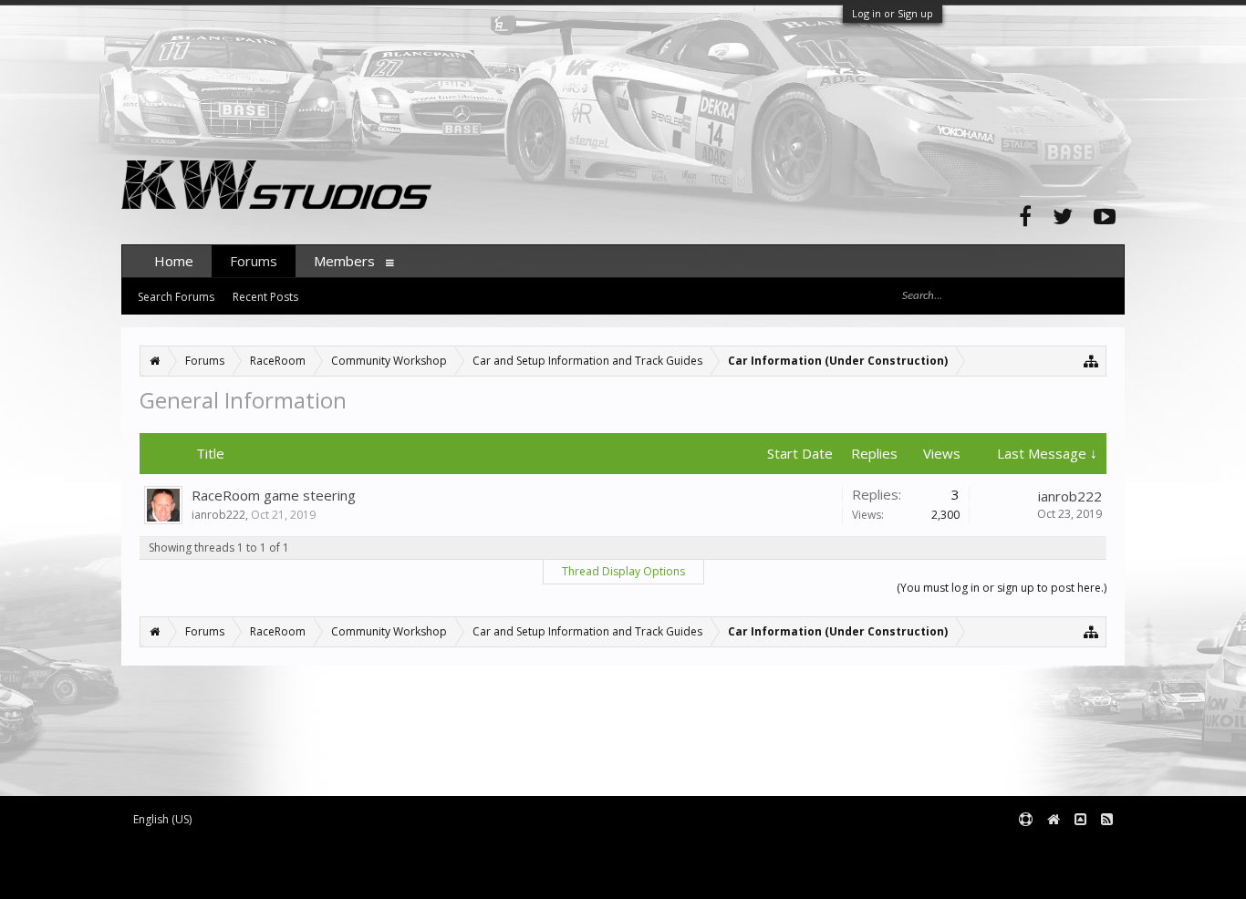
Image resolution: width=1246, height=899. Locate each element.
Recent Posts (265, 297)
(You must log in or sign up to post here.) (1001, 587)
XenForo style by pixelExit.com (277, 877)
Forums (253, 261)
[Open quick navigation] (1091, 360)
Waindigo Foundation (365, 863)
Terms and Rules (1079, 849)
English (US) (162, 819)
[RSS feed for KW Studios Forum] (1107, 820)
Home (173, 261)
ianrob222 (218, 514)
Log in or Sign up (892, 13)
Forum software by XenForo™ (273, 849)
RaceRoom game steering (274, 495)
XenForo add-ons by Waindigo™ (202, 863)
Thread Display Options (623, 571)
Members (344, 261)
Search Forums (176, 297)
